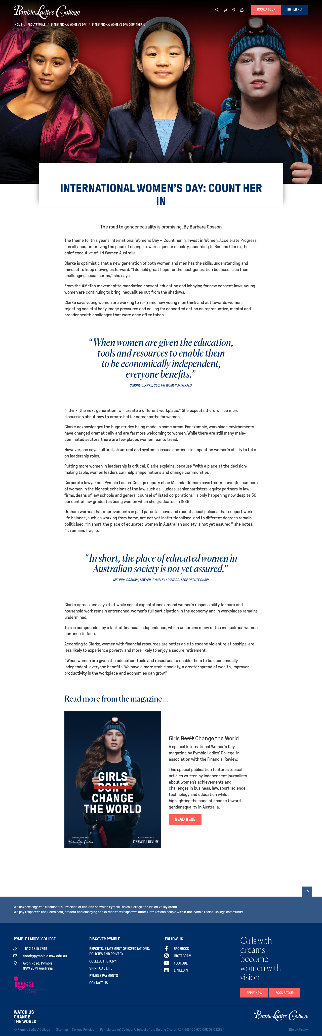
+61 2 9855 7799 (35, 949)
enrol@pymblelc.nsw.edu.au (45, 956)
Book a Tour (284, 993)
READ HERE (185, 819)
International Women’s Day (69, 24)
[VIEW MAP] (234, 9)
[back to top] (307, 892)
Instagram (182, 956)
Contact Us (98, 983)
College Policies (84, 1029)
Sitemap (63, 1029)
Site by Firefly (298, 1029)
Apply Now (254, 993)
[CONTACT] (225, 9)
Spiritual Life (100, 968)
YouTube (181, 963)
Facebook (181, 949)
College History (102, 961)
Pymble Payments (103, 976)
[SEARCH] (217, 9)
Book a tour (266, 9)
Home (18, 24)
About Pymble (37, 24)
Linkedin (181, 970)
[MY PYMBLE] (242, 9)
